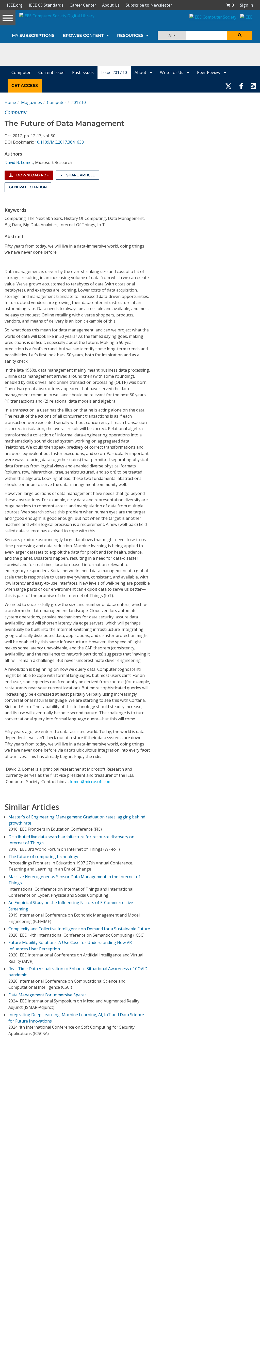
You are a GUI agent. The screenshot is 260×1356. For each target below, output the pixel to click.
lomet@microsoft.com (90, 781)
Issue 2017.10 (114, 72)
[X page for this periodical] (228, 85)
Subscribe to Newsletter (149, 5)
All (171, 35)
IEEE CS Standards (46, 5)
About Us (111, 5)
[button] (230, 5)
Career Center (83, 5)
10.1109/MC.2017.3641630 (59, 142)
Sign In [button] (246, 5)
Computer (21, 72)
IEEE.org (15, 5)
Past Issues (83, 72)
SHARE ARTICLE (80, 175)
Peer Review (209, 72)
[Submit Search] (239, 35)
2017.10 (78, 102)
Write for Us (172, 72)
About (141, 72)
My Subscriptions (33, 35)
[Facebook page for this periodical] (241, 85)
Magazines (31, 102)
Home (10, 102)
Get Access (24, 85)
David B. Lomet (19, 162)
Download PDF (32, 175)
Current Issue (51, 72)
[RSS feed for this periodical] (253, 85)
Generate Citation (28, 187)
